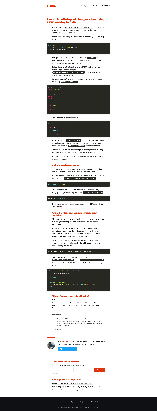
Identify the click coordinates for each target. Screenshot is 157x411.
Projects (94, 6)
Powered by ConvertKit (57, 373)
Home (61, 402)
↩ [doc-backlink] (69, 326)
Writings (84, 6)
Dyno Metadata (86, 243)
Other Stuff (105, 6)
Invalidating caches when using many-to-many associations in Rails (77, 386)
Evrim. (51, 6)
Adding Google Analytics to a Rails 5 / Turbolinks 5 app (72, 383)
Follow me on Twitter (69, 349)
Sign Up (99, 370)
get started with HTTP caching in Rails (79, 27)
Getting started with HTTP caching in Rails (68, 390)
